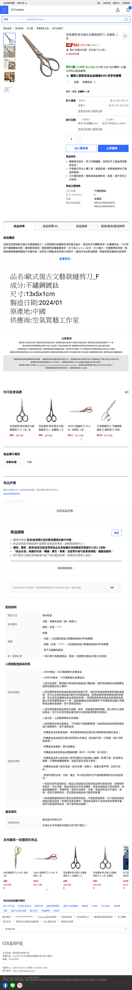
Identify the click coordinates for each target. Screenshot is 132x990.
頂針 (5, 911)
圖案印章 (39, 906)
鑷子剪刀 (34, 911)
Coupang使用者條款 (47, 916)
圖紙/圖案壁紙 (53, 906)
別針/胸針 (105, 906)
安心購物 (122, 916)
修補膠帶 (46, 911)
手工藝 (30, 28)
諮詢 (116, 532)
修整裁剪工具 (42, 28)
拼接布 (56, 911)
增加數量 (78, 141)
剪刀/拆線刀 (57, 28)
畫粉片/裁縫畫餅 (70, 906)
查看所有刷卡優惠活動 (90, 111)
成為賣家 (126, 3)
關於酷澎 (6, 916)
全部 (6, 19)
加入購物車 (81, 148)
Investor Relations (24, 916)
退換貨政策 (67, 916)
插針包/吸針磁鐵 (18, 911)
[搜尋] (126, 19)
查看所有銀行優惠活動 (90, 129)
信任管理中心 (83, 916)
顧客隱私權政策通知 (103, 916)
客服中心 (116, 3)
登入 (99, 3)
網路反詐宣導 (67, 921)
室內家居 (19, 28)
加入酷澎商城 (49, 921)
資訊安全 (7, 921)
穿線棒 (117, 906)
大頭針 (95, 906)
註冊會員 (107, 3)
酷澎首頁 (7, 28)
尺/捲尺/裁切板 (24, 906)
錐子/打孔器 (8, 906)
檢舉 (112, 588)
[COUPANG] (13, 944)
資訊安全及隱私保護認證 (27, 921)
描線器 (85, 906)
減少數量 (78, 137)
